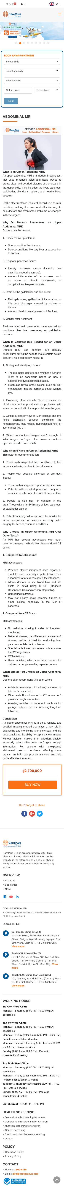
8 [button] (44, 43)
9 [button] (48, 43)
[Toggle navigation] (59, 14)
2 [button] (20, 43)
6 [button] (36, 43)
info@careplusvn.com (25, 1173)
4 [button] (28, 43)
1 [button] (16, 43)
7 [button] (40, 43)
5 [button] (32, 43)
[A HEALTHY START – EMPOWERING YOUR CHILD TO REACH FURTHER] (32, 31)
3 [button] (24, 43)
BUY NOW (33, 785)
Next (11, 101)
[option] (32, 31)
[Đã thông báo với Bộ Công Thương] (14, 1180)
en (57, 3)
